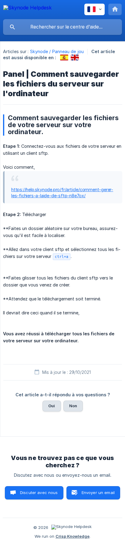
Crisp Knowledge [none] (73, 536)
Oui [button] (51, 405)
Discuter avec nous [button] (39, 492)
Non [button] (73, 405)
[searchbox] (62, 27)
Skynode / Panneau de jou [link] (57, 51)
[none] (27, 9)
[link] (64, 57)
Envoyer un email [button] (98, 492)
